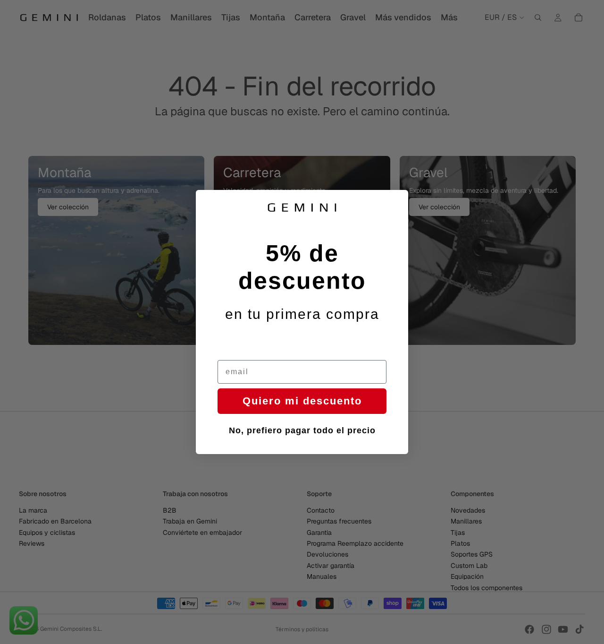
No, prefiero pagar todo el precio (302, 430)
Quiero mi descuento (302, 401)
